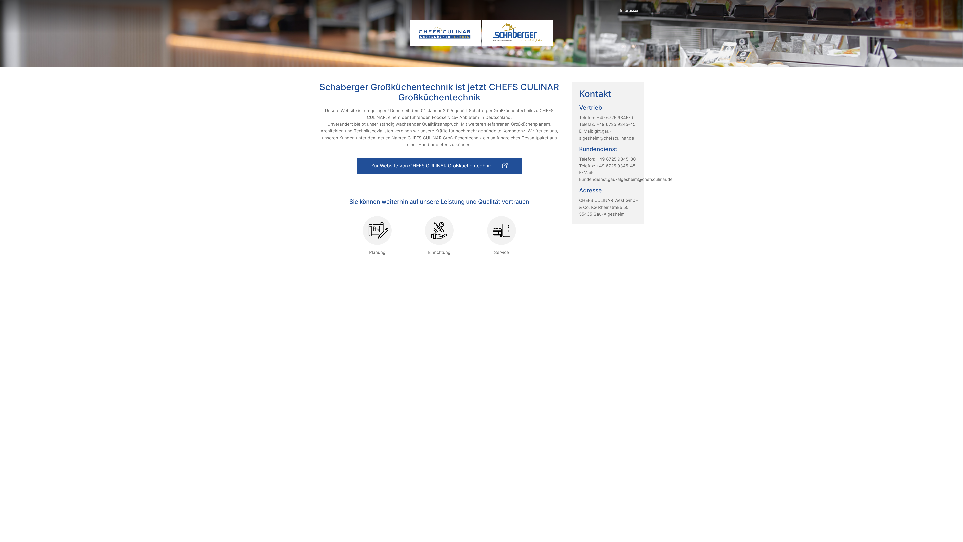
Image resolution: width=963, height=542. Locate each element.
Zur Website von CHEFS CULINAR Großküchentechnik (432, 166)
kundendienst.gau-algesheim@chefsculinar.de (626, 179)
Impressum (630, 10)
